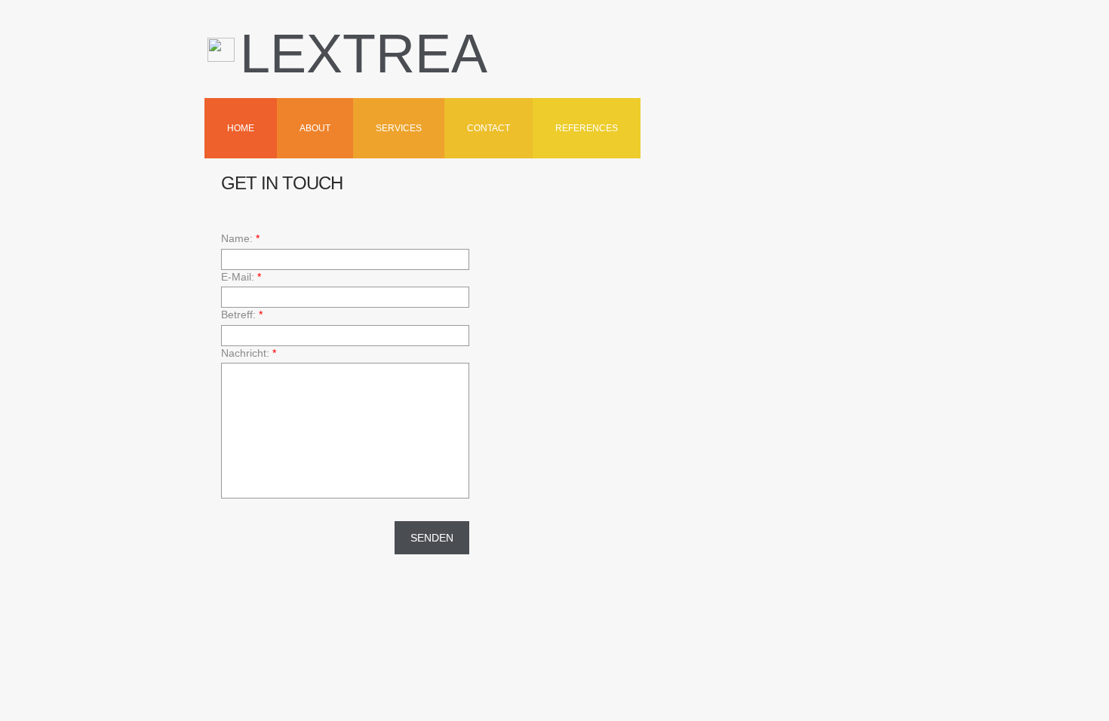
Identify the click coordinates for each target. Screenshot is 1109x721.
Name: (240, 238)
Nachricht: (248, 353)
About (315, 128)
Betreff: (242, 314)
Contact (488, 128)
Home (240, 128)
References (586, 128)
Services (399, 128)
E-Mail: (241, 277)
